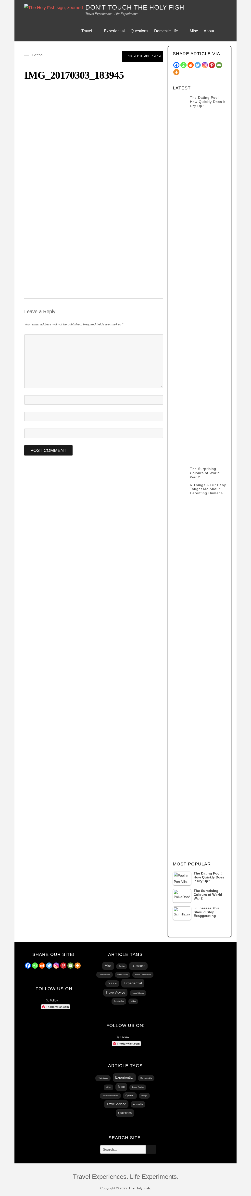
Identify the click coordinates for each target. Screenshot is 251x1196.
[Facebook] (28, 965)
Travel (86, 31)
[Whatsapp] (35, 965)
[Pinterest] (63, 965)
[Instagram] (56, 965)
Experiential (114, 31)
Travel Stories (138, 993)
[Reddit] (42, 965)
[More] (78, 965)
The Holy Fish (139, 1188)
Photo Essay (122, 975)
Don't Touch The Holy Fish (134, 7)
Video (133, 1001)
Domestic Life (166, 31)
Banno (37, 55)
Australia (119, 1001)
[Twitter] (49, 965)
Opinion (112, 983)
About (209, 31)
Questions (139, 31)
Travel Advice (115, 992)
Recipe (122, 966)
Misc (194, 31)
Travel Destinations (143, 975)
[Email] (70, 965)
